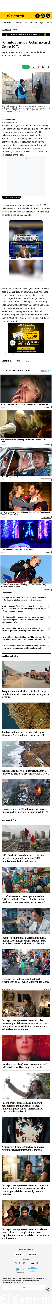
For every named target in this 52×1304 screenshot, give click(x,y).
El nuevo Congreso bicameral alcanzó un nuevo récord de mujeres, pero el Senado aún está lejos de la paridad (24, 646)
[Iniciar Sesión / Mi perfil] (48, 16)
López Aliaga (38, 23)
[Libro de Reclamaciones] (32, 1269)
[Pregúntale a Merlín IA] (47, 1289)
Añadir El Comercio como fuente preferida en (25, 34)
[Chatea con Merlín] (37, 16)
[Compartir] (48, 67)
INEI (18, 361)
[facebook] (15, 1263)
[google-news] (36, 1263)
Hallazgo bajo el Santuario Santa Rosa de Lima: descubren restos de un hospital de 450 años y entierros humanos (24, 598)
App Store (19, 1254)
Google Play (32, 1254)
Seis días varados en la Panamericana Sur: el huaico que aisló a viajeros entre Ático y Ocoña (25, 772)
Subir (24, 1287)
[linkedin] (32, 1263)
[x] (19, 1263)
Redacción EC (10, 120)
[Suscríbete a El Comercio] (42, 16)
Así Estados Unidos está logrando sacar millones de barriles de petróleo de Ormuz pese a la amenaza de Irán (23, 629)
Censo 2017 (28, 361)
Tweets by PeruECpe (8, 354)
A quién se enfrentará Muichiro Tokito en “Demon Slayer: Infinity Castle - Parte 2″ (23, 1148)
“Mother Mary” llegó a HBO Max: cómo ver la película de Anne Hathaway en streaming (25, 1066)
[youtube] (28, 1263)
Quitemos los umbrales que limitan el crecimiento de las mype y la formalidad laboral (26, 980)
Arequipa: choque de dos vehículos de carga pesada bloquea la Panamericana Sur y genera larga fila (25, 694)
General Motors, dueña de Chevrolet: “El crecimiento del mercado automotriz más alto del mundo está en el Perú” (24, 638)
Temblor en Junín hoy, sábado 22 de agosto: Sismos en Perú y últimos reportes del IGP (24, 734)
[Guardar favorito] (43, 67)
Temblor (19, 23)
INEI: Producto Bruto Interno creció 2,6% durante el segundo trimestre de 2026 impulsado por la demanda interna (23, 858)
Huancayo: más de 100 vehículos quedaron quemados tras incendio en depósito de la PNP (25, 810)
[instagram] (23, 1263)
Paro (30, 23)
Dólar (25, 23)
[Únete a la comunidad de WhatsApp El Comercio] (26, 67)
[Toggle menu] (4, 16)
